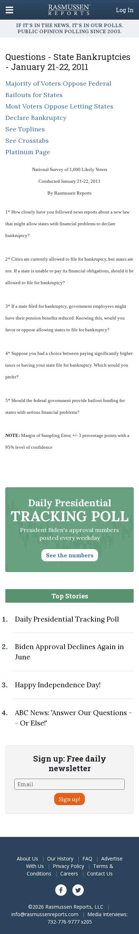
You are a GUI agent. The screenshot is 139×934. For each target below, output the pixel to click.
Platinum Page (27, 152)
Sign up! (69, 799)
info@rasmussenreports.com (44, 914)
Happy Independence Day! (58, 685)
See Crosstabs (27, 140)
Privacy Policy (68, 866)
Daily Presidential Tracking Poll (67, 619)
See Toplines (25, 129)
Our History (60, 858)
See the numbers (69, 555)
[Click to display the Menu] (9, 10)
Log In (125, 10)
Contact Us (100, 873)
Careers (69, 873)
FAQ (87, 858)
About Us (27, 858)
